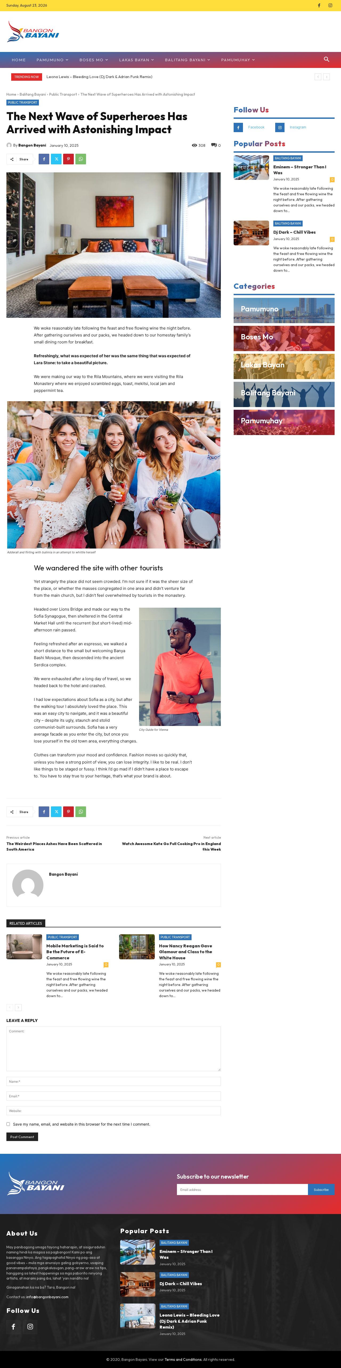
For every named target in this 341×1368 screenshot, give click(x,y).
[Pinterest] (68, 159)
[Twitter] (56, 159)
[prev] (318, 77)
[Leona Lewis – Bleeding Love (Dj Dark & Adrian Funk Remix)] (138, 1316)
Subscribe (321, 1190)
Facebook (256, 127)
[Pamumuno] (284, 310)
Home (11, 94)
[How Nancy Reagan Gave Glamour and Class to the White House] (137, 946)
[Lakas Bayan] (284, 366)
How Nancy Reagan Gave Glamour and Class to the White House (185, 951)
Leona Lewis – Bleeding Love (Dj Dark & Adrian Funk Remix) (99, 76)
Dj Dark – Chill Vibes (294, 232)
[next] (326, 77)
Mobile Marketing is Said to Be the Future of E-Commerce (75, 951)
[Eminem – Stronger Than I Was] (251, 167)
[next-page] (18, 1007)
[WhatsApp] (80, 159)
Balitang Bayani (33, 94)
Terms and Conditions (183, 1359)
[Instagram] (330, 5)
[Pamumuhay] (284, 422)
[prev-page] (9, 1007)
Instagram (298, 127)
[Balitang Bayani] (284, 394)
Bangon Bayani (32, 145)
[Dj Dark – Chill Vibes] (251, 233)
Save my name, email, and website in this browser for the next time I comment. (81, 1124)
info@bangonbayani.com (47, 1296)
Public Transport (63, 94)
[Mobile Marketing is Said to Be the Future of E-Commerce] (24, 946)
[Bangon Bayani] (9, 145)
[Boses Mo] (284, 338)
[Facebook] (319, 5)
